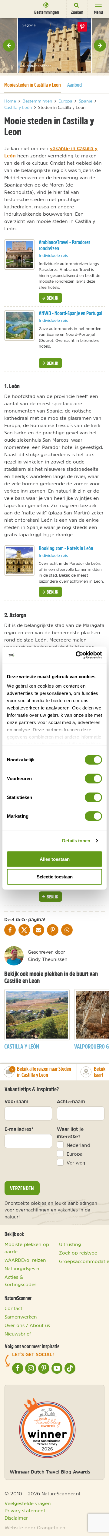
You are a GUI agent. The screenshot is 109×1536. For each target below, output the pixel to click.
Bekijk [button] (52, 298)
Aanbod (74, 84)
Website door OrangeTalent (36, 1527)
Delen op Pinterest (82, 27)
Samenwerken (21, 1316)
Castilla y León (21, 1046)
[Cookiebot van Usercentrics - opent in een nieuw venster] (77, 655)
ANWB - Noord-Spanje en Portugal (70, 313)
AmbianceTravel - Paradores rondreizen (64, 245)
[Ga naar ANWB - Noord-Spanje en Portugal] (19, 325)
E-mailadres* (19, 1129)
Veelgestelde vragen (28, 1503)
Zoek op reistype (78, 1252)
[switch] (93, 778)
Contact (13, 1308)
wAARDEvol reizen (25, 1260)
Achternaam (71, 1101)
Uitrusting (70, 1244)
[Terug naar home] (13, 8)
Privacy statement (25, 1510)
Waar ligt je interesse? (70, 1132)
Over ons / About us (27, 1325)
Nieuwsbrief (18, 1333)
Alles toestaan (55, 858)
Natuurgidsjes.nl (23, 1268)
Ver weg (76, 1162)
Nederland (78, 1145)
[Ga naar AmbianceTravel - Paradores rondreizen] (19, 254)
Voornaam (16, 1101)
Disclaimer (16, 1517)
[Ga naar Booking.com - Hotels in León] (19, 560)
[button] (9, 45)
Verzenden (22, 1188)
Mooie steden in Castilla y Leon (32, 84)
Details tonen (76, 840)
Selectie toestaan (55, 876)
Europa (75, 1153)
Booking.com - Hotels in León (66, 548)
